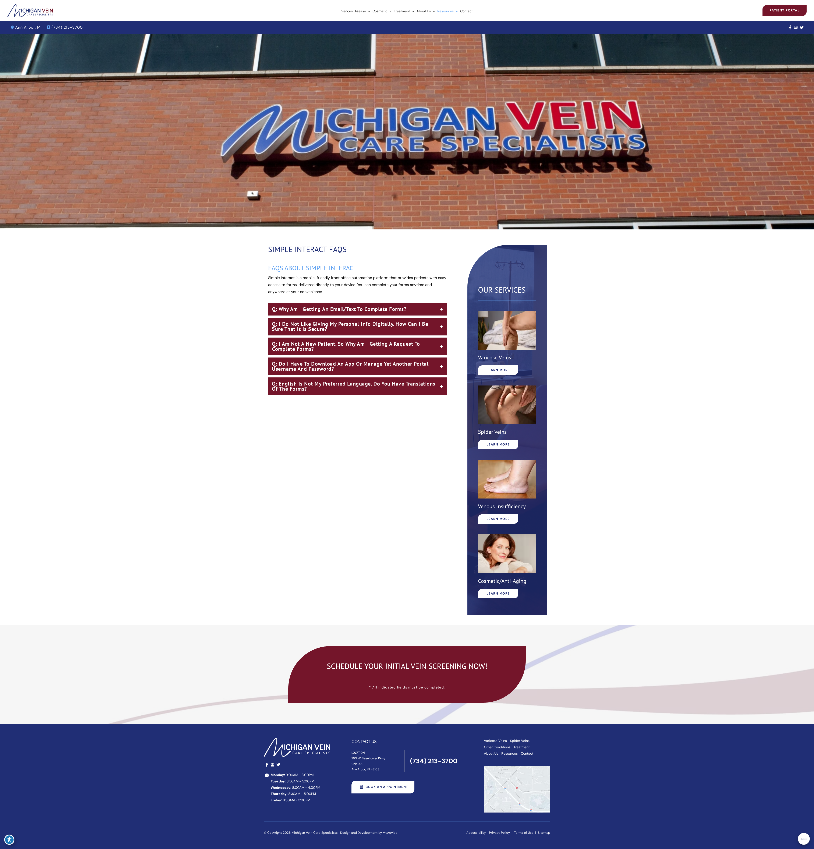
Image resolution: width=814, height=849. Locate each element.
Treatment (522, 747)
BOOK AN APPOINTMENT (387, 787)
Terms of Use (523, 833)
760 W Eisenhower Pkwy (368, 763)
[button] (368, 11)
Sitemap (543, 833)
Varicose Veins (495, 741)
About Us (491, 753)
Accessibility (476, 833)
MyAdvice (390, 833)
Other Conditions (497, 747)
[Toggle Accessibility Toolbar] (9, 840)
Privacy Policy (499, 833)
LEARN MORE (498, 370)
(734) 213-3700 (67, 27)
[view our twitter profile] (801, 27)
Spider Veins (520, 741)
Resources (509, 753)
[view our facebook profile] (790, 27)
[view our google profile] (796, 27)
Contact (527, 753)
